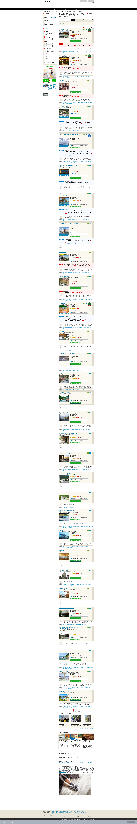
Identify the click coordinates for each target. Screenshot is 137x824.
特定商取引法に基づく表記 (73, 819)
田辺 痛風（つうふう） (80, 370)
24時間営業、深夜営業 (50, 51)
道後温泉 (74, 812)
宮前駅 (91, 219)
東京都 (68, 811)
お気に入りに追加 (84, 38)
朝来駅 (74, 162)
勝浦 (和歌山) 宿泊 (72, 349)
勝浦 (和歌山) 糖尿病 (79, 349)
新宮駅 (85, 370)
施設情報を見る (74, 38)
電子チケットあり (63, 21)
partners (21, 822)
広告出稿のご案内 (75, 816)
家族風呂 (47, 58)
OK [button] (131, 822)
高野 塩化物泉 (71, 51)
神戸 (81, 813)
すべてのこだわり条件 (50, 62)
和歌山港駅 (83, 219)
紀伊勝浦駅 (90, 349)
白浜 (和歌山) (77, 758)
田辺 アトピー (79, 389)
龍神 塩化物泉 (71, 507)
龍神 (80, 758)
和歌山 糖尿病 (70, 272)
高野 (62, 758)
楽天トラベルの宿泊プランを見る (76, 92)
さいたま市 (62, 813)
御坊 (66, 758)
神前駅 (64, 328)
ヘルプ (87, 816)
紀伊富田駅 (64, 103)
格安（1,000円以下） (79, 762)
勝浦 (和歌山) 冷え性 (85, 546)
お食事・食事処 (63, 762)
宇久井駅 (90, 546)
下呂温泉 (66, 812)
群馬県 (65, 811)
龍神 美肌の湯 (74, 567)
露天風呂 (67, 762)
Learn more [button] (57, 822)
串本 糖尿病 (75, 429)
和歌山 (60, 758)
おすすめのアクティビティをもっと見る (86, 728)
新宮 (88, 758)
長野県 (76, 811)
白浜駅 (91, 102)
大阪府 (71, 811)
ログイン (89, 2)
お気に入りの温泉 (83, 1)
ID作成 (93, 2)
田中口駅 (87, 327)
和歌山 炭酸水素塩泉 (66, 76)
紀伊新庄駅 (68, 103)
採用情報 (92, 819)
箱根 (56, 812)
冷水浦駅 (83, 272)
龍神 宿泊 (74, 507)
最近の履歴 (91, 1)
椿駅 (63, 430)
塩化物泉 (91, 762)
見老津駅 (89, 429)
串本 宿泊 (71, 429)
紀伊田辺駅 (72, 103)
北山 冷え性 (71, 409)
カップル (74, 762)
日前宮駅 (84, 327)
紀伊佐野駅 (64, 547)
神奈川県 (53, 811)
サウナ (47, 53)
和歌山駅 (64, 77)
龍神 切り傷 (78, 567)
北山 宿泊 (64, 409)
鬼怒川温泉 (84, 812)
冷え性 (71, 762)
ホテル (85, 762)
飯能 (65, 813)
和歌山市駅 (87, 76)
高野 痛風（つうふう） (80, 51)
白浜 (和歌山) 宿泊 (73, 102)
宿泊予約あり (77, 21)
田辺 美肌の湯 (74, 370)
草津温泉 (53, 812)
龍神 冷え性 (78, 507)
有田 (64, 758)
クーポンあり (70, 21)
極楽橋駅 (82, 130)
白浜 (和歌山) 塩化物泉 (74, 161)
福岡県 (82, 811)
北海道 (74, 811)
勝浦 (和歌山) (69, 758)
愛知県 (79, 811)
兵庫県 (62, 811)
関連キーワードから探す (47, 815)
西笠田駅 (64, 52)
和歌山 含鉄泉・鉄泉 (76, 327)
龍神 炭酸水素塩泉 (65, 507)
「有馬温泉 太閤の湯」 (62, 772)
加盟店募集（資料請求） (67, 816)
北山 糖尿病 (67, 409)
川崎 (55, 813)
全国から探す (53, 17)
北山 (86, 758)
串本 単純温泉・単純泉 (66, 429)
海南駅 (86, 272)
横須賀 (57, 813)
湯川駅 (70, 350)
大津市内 (78, 813)
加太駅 (83, 469)
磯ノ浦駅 (85, 469)
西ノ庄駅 (64, 470)
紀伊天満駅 (64, 350)
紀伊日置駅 (86, 429)
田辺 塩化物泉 (71, 389)
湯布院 (81, 812)
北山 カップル (76, 409)
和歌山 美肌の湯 (74, 219)
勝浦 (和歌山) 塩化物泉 (66, 349)
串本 (73, 758)
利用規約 (79, 819)
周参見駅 (82, 429)
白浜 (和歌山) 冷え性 (86, 102)
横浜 (53, 813)
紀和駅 (91, 76)
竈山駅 (89, 624)
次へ (92, 27)
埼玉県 (57, 811)
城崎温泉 (62, 812)
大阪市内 (71, 813)
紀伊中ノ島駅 (68, 77)
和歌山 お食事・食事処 (82, 76)
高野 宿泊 (74, 51)
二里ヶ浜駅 (89, 469)
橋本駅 (64, 131)
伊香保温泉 (70, 812)
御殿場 (68, 813)
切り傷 (88, 762)
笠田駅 (85, 51)
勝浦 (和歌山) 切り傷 (85, 349)
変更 (54, 20)
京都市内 (74, 813)
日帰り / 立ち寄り (49, 33)
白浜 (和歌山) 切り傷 (80, 102)
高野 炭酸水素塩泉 (65, 51)
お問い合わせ (92, 816)
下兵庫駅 (89, 130)
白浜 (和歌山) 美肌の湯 (87, 161)
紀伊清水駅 (86, 130)
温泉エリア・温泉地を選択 (50, 24)
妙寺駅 (90, 51)
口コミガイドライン (82, 816)
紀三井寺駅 (87, 219)
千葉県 (60, 811)
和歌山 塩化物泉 (65, 219)
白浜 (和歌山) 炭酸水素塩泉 (66, 102)
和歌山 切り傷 (71, 76)
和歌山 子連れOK (78, 624)
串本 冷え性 (79, 429)
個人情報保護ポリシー (65, 819)
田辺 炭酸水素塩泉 (65, 370)
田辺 (82, 758)
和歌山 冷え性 (76, 76)
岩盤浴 (47, 55)
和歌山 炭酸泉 (65, 327)
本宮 (84, 758)
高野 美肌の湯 (79, 130)
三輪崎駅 (67, 547)
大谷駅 (87, 51)
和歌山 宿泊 (69, 219)
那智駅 (67, 350)
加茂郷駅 (64, 273)
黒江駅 (89, 272)
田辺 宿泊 (70, 370)
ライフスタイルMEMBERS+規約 (86, 819)
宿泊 (59, 762)
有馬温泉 (59, 812)
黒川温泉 (77, 812)
